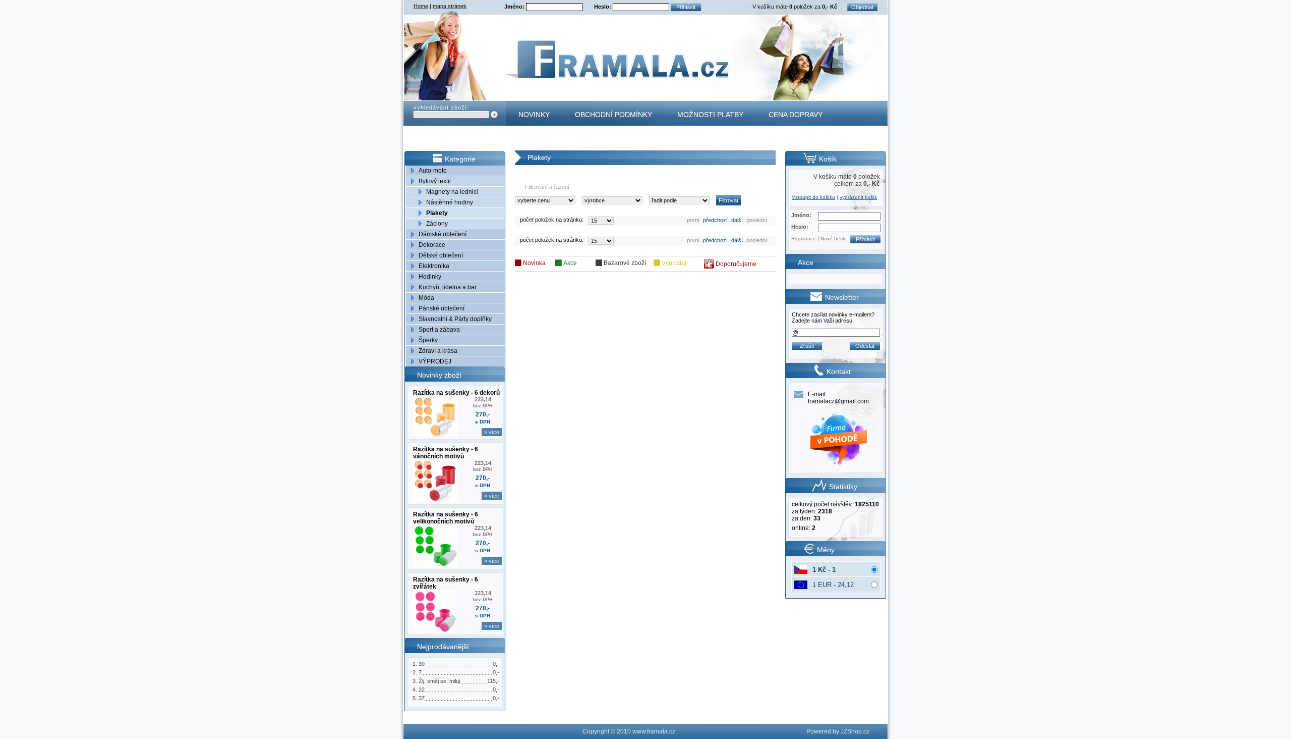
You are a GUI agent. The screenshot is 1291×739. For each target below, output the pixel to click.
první (693, 220)
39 (422, 664)
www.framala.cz (653, 731)
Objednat (862, 7)
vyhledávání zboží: (441, 107)
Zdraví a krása (438, 350)
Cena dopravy (796, 115)
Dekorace (432, 244)
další (737, 220)
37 (422, 698)
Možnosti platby (710, 115)
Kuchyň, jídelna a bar (448, 287)
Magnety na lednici (452, 191)
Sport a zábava (439, 329)
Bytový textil (435, 181)
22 (422, 690)
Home (421, 6)
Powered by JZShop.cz (837, 731)
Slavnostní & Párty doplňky (455, 319)
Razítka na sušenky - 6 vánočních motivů (445, 453)
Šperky (428, 340)
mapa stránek (449, 6)
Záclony (437, 223)
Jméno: (515, 7)
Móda (426, 297)
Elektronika (434, 266)
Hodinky (430, 276)
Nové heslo (833, 238)
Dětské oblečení (441, 255)
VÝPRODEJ (435, 361)
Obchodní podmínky (613, 115)
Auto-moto (433, 170)
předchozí (715, 220)
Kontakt (534, 139)
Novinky (534, 115)
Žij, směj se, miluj (439, 681)
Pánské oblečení (441, 308)
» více (491, 432)
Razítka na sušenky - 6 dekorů (456, 392)
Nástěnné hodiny (449, 202)
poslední (756, 220)
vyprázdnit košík (858, 197)
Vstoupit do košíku (813, 197)
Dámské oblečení (442, 234)
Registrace (803, 238)
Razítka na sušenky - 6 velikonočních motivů (445, 518)
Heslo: (603, 7)
